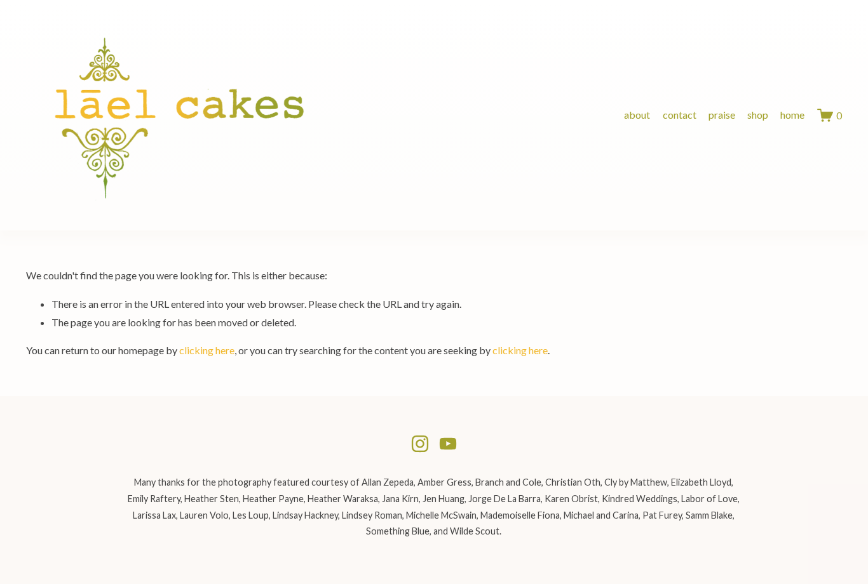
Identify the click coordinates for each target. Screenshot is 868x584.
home (792, 115)
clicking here (206, 350)
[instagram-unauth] (420, 444)
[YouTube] (448, 444)
